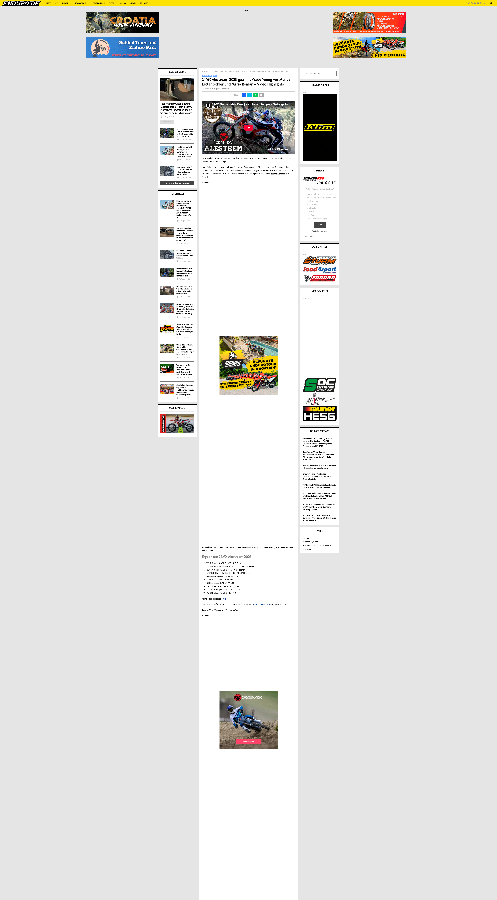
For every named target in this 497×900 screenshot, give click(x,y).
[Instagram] (472, 3)
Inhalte (65, 3)
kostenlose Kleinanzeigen (317, 219)
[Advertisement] (320, 339)
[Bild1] (122, 13)
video (215, 75)
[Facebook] (466, 3)
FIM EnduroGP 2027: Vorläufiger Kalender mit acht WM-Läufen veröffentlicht (184, 290)
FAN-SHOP (144, 3)
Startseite (205, 71)
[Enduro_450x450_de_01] (248, 365)
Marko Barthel (210, 89)
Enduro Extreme (207, 75)
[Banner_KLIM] (320, 160)
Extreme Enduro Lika (261, 604)
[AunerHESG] (320, 421)
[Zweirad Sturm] (320, 265)
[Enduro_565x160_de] (369, 39)
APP (56, 3)
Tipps (111, 3)
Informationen (80, 3)
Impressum (307, 549)
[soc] (320, 392)
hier (224, 599)
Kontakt (306, 538)
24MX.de (133, 3)
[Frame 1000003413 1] (248, 720)
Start (48, 3)
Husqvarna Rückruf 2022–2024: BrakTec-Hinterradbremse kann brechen (184, 171)
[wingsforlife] (320, 404)
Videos (123, 3)
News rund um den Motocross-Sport (321, 198)
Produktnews (312, 201)
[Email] (478, 3)
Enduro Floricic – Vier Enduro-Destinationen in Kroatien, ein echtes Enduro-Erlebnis (185, 133)
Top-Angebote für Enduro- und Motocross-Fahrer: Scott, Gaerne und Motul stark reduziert (184, 370)
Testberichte (312, 208)
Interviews (311, 212)
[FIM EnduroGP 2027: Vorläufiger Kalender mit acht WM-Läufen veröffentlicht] (167, 290)
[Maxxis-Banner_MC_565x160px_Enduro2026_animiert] (369, 13)
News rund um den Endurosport (319, 194)
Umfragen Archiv (309, 236)
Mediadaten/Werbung (311, 542)
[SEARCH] (334, 73)
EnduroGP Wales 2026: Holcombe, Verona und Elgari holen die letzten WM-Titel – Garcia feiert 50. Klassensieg (185, 309)
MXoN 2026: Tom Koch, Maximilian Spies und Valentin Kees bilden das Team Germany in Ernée (185, 330)
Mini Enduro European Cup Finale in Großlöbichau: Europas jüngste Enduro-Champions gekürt (185, 390)
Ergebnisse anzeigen (320, 231)
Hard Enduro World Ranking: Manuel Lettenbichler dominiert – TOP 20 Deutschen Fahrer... (184, 152)
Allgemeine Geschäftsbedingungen (317, 545)
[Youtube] (475, 3)
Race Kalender (99, 3)
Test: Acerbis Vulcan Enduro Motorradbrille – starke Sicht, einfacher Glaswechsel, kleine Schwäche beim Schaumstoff (176, 108)
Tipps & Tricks (312, 205)
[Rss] (481, 3)
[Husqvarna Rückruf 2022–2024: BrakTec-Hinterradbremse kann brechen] (167, 171)
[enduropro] (320, 281)
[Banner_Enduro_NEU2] (122, 39)
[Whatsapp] (484, 3)
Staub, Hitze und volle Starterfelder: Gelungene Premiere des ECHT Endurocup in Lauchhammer (185, 350)
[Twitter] (469, 3)
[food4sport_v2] (320, 273)
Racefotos (311, 215)
